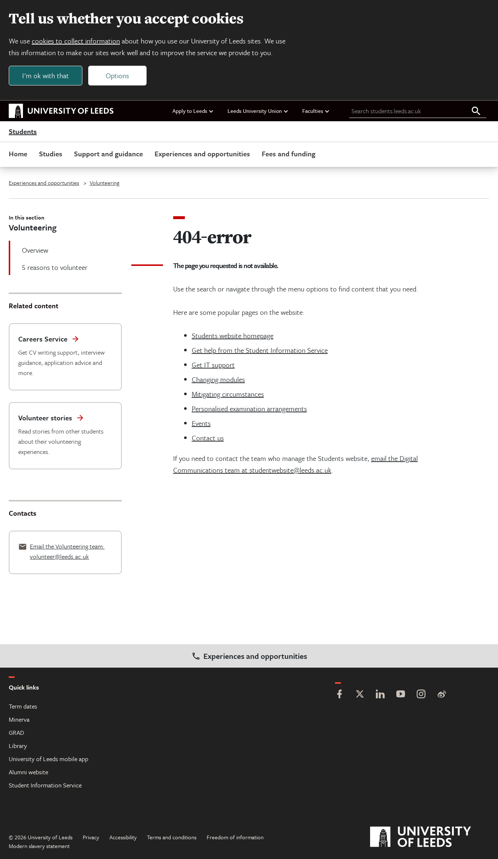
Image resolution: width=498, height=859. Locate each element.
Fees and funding (288, 154)
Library (18, 745)
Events (201, 423)
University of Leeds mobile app (48, 758)
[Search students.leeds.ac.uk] (476, 111)
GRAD (16, 732)
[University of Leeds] (429, 837)
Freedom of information (235, 837)
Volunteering (104, 183)
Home (18, 154)
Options (117, 75)
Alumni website (28, 771)
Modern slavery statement (39, 846)
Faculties (312, 111)
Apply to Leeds (189, 111)
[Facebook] (339, 695)
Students (23, 131)
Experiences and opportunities (202, 154)
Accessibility (123, 837)
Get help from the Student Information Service (260, 350)
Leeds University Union (254, 111)
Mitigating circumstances (228, 394)
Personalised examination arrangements (249, 408)
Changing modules (218, 379)
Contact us (208, 438)
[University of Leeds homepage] (61, 111)
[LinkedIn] (380, 695)
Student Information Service (45, 785)
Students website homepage (232, 335)
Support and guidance (108, 154)
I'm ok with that (45, 75)
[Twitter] (360, 695)
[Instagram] (421, 695)
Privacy (91, 837)
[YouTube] (400, 695)
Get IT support (213, 365)
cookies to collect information (76, 41)
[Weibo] (441, 695)
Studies (50, 154)
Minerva (19, 719)
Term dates (23, 706)
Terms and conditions (172, 837)
